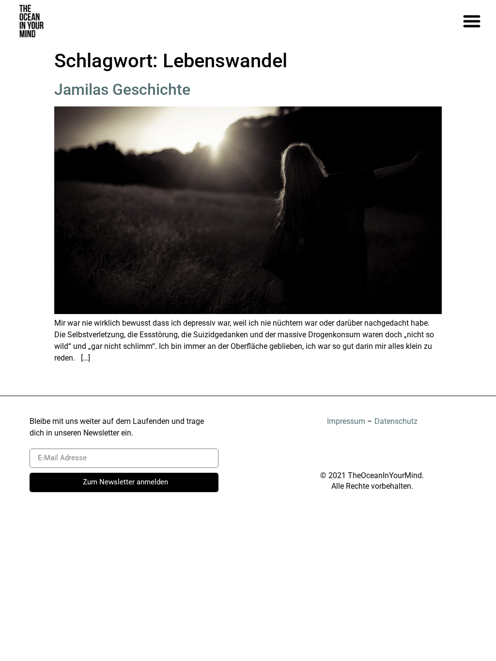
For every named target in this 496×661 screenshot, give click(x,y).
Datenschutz (396, 421)
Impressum (346, 421)
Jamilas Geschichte (122, 89)
